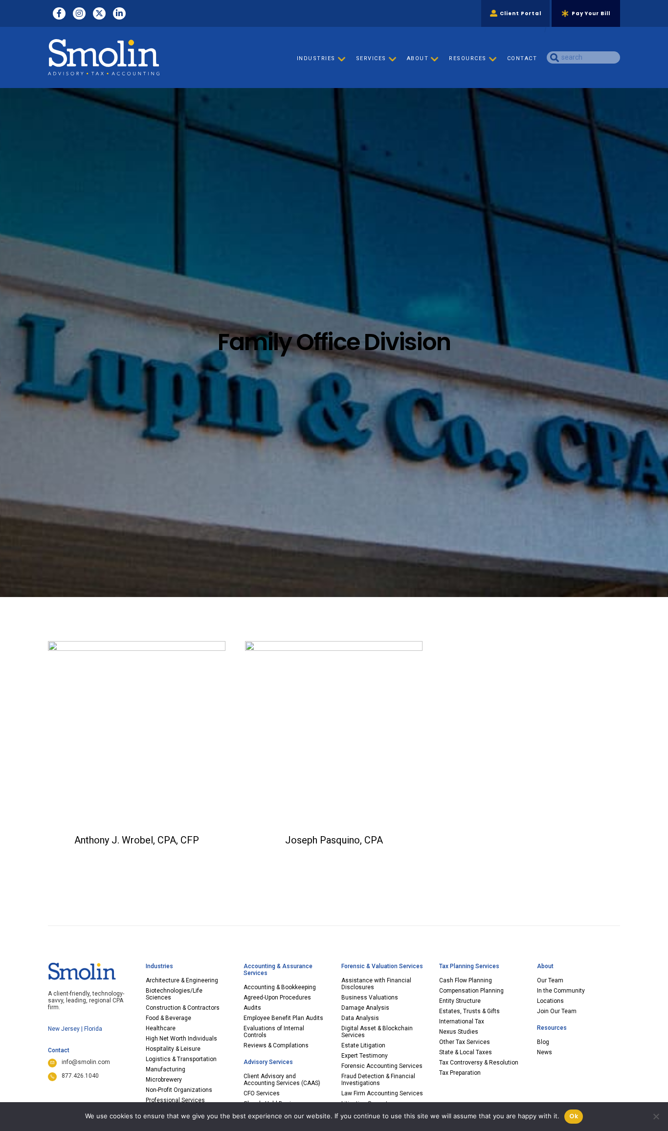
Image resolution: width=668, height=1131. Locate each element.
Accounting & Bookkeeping (280, 987)
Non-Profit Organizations (179, 1090)
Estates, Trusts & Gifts (469, 1011)
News (544, 1052)
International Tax (461, 1021)
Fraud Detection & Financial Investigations (378, 1080)
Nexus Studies (458, 1031)
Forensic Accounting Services (382, 1066)
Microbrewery (164, 1079)
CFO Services (262, 1093)
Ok (573, 1116)
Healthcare (161, 1028)
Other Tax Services (464, 1042)
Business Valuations (369, 997)
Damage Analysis (365, 1007)
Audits (252, 1007)
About (545, 966)
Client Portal (520, 13)
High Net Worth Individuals (181, 1038)
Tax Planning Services (469, 966)
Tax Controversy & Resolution (478, 1062)
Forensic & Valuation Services (382, 966)
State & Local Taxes (465, 1052)
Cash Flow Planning (465, 980)
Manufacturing (165, 1069)
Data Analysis (360, 1018)
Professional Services (175, 1100)
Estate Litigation (363, 1045)
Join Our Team (557, 1011)
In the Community (561, 990)
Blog (543, 1042)
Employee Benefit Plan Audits (283, 1018)
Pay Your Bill (591, 13)
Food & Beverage (168, 1018)
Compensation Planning (471, 990)
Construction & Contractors (183, 1007)
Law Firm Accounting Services (382, 1093)
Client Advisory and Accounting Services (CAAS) (282, 1080)
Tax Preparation (460, 1072)
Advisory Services (268, 1062)
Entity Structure (460, 1001)
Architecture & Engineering (182, 980)
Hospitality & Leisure (173, 1048)
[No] (656, 1116)
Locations (550, 1001)
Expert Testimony (364, 1055)
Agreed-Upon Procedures (277, 997)
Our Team (550, 980)
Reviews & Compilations (276, 1045)
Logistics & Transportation (181, 1059)
